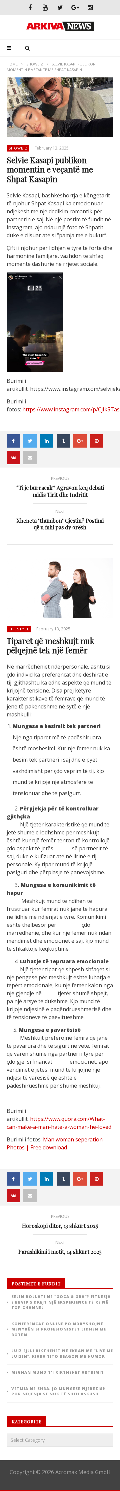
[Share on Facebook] (13, 441)
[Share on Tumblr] (63, 441)
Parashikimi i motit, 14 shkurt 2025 (60, 1248)
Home (12, 63)
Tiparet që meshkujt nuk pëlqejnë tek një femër (50, 645)
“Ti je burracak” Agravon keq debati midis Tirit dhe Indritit (60, 488)
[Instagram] (90, 7)
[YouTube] (45, 7)
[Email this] (30, 457)
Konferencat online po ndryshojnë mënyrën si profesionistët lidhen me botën (58, 1329)
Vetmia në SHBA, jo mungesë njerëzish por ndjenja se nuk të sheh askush (58, 1391)
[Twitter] (60, 7)
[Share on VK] (13, 457)
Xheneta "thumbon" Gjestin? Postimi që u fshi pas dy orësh (60, 520)
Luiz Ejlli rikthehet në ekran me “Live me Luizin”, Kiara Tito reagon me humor (62, 1353)
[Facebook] (30, 7)
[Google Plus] (75, 7)
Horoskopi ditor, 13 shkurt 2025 (60, 1222)
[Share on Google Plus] (80, 441)
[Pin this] (96, 441)
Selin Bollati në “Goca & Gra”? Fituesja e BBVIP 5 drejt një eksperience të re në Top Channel (61, 1302)
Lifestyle (19, 628)
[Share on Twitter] (30, 441)
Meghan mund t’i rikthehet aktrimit (57, 1372)
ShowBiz (34, 63)
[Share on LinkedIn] (46, 441)
